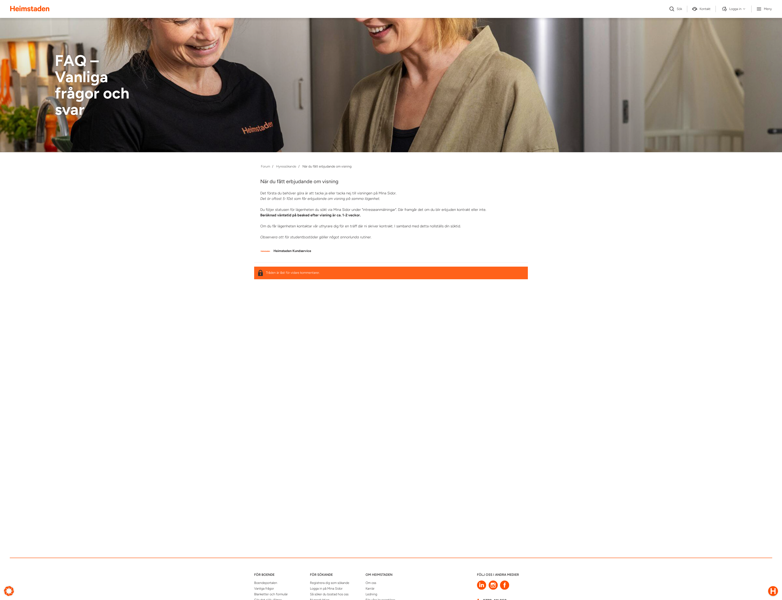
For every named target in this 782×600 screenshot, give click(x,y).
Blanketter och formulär (271, 594)
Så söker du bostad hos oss (329, 594)
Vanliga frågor (264, 588)
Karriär (370, 588)
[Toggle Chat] (773, 591)
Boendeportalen (265, 583)
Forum (265, 166)
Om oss (371, 583)
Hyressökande (286, 166)
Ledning (371, 594)
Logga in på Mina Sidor (326, 588)
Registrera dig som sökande (329, 583)
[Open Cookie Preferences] (9, 591)
